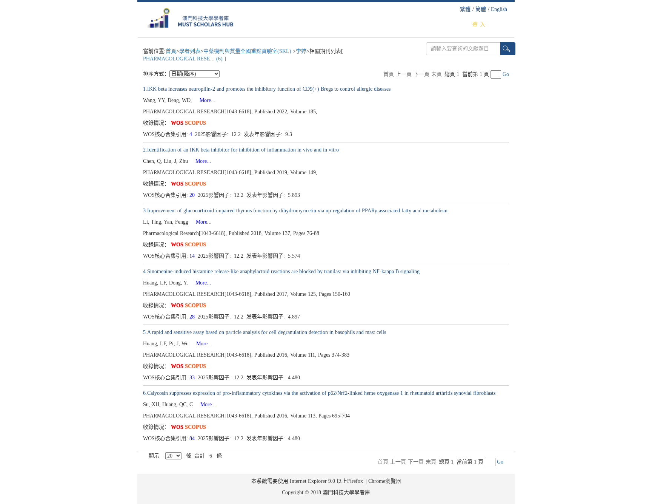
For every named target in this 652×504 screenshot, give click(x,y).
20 (192, 195)
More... (204, 100)
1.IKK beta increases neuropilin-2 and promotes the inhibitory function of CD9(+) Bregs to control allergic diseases (267, 89)
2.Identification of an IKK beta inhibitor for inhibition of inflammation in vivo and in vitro (241, 150)
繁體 (465, 9)
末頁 (436, 74)
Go (506, 74)
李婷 (301, 51)
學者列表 (189, 51)
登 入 (479, 25)
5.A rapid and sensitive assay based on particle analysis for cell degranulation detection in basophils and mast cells (264, 332)
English (499, 9)
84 (192, 438)
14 (192, 256)
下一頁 (421, 74)
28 (192, 317)
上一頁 (404, 74)
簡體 (480, 9)
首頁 (171, 51)
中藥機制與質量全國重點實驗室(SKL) (248, 51)
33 (192, 377)
